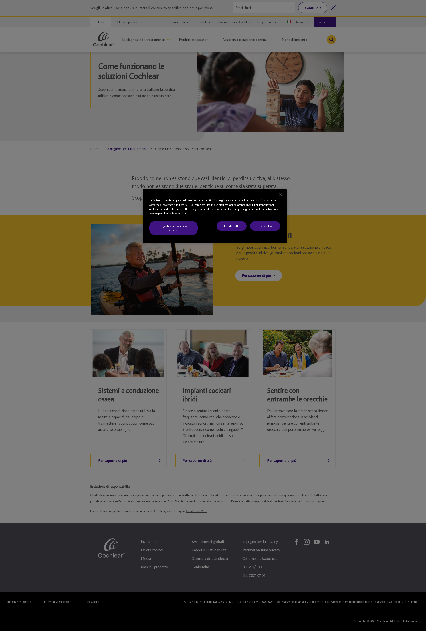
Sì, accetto (265, 226)
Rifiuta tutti (231, 226)
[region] (215, 216)
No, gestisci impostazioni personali (173, 228)
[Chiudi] (281, 195)
